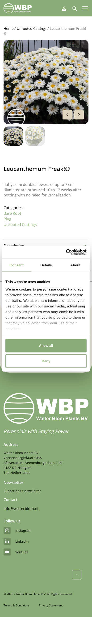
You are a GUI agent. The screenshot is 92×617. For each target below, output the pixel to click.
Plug (7, 219)
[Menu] (85, 8)
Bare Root (12, 213)
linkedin (22, 541)
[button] (79, 114)
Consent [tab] (16, 265)
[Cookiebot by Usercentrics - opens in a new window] (66, 252)
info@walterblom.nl (21, 508)
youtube (22, 552)
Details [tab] (46, 265)
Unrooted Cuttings (31, 28)
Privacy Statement (51, 605)
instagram (23, 530)
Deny (46, 361)
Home (8, 28)
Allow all (46, 346)
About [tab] (75, 265)
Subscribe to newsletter (22, 491)
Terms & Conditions (16, 605)
